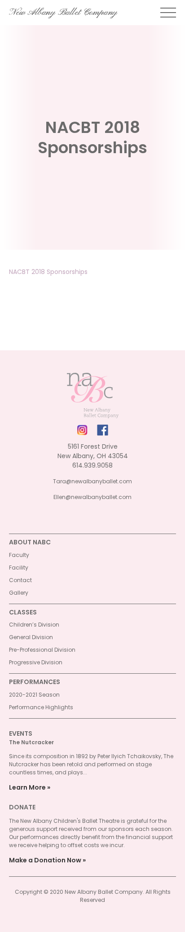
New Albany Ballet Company (63, 12)
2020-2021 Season (34, 694)
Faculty (19, 555)
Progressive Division (35, 662)
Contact (20, 580)
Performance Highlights (41, 707)
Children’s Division (34, 624)
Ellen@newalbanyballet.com (92, 497)
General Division (31, 637)
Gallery (18, 592)
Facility (18, 567)
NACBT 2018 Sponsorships (48, 271)
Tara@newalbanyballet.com (92, 481)
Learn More (27, 787)
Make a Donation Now (45, 860)
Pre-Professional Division (42, 650)
